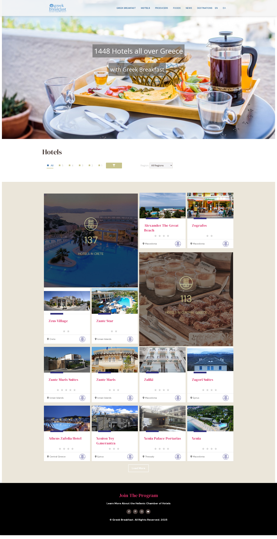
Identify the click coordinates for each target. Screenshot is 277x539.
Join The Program (138, 495)
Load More (138, 468)
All (51, 165)
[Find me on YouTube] (148, 511)
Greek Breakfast (126, 8)
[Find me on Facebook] (128, 511)
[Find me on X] (135, 511)
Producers (161, 8)
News (189, 8)
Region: (145, 165)
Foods (177, 8)
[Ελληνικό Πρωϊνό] (58, 8)
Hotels (145, 8)
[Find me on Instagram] (141, 511)
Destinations (204, 8)
